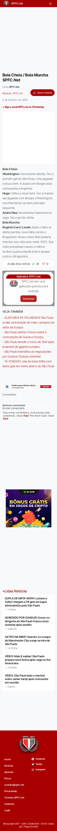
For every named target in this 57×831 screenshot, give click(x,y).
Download (28, 298)
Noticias (8, 765)
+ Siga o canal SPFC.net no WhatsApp (23, 106)
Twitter (38, 764)
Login (7, 810)
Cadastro (9, 803)
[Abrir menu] (50, 3)
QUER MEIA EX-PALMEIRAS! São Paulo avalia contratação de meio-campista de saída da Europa (28, 322)
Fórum (7, 778)
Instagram (40, 769)
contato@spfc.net (14, 784)
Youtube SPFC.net (14, 797)
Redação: (12, 93)
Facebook (40, 758)
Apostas (8, 772)
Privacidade (10, 791)
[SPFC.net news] (28, 386)
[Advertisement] (28, 38)
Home (7, 759)
